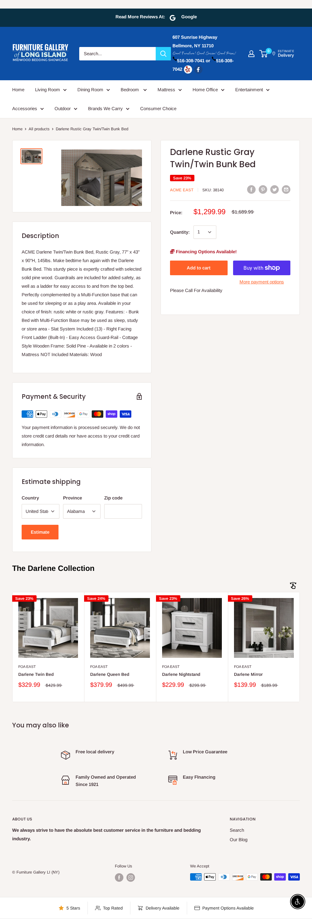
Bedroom (130, 89)
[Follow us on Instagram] (130, 877)
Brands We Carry (105, 108)
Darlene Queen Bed (109, 674)
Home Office (205, 89)
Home (18, 89)
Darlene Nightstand (181, 674)
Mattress (166, 89)
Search (237, 830)
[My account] (251, 53)
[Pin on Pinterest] (263, 189)
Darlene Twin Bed (36, 674)
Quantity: (180, 232)
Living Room (47, 89)
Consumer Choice (158, 108)
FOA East (27, 667)
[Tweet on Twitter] (274, 189)
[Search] (163, 53)
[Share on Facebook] (251, 189)
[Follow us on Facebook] (119, 877)
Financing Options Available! (206, 251)
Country (30, 497)
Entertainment (249, 89)
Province (72, 497)
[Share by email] (286, 189)
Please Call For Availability (196, 290)
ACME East (181, 190)
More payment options (261, 281)
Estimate (40, 532)
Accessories (24, 108)
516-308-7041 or (193, 60)
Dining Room (90, 89)
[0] (264, 53)
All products (39, 129)
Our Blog (238, 839)
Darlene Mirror (248, 674)
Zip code (113, 497)
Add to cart (199, 267)
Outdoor (63, 108)
